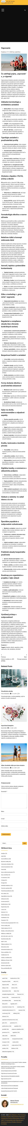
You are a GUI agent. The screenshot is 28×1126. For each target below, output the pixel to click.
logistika (14, 1003)
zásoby (5, 1048)
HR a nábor (3, 893)
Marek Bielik (4, 728)
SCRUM (14, 1070)
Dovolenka (4, 1124)
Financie (10, 1118)
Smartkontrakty (4, 938)
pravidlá (5, 1029)
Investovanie (4, 901)
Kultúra (9, 1122)
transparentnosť (17, 1038)
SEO (10, 1115)
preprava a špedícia (18, 1029)
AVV (10, 1078)
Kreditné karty (4, 904)
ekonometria (6, 991)
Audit (2, 856)
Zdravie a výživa (5, 965)
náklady (16, 1013)
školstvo (14, 1048)
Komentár (4, 791)
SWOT (2, 941)
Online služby (4, 914)
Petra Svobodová (5, 693)
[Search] (25, 10)
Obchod (3, 912)
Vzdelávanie (4, 954)
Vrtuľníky (22, 1115)
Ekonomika (16, 1118)
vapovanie (4, 649)
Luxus (2, 909)
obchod (5, 1016)
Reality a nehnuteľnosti (6, 930)
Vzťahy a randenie (5, 957)
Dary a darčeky (4, 874)
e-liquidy (7, 647)
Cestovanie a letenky (6, 864)
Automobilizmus (5, 858)
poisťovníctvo (6, 1026)
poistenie (13, 1022)
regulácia (17, 647)
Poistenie (3, 920)
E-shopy (3, 880)
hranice (5, 997)
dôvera (14, 987)
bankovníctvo (14, 978)
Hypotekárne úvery (5, 896)
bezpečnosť (6, 981)
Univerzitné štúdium (5, 949)
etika (16, 991)
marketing (20, 1007)
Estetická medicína (5, 885)
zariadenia (12, 649)
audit (4, 978)
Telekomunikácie (5, 944)
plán (4, 1022)
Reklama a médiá (5, 933)
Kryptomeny (4, 906)
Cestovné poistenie (5, 866)
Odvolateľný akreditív (14, 1076)
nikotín (12, 647)
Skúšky (14, 1122)
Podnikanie (3, 917)
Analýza (3, 853)
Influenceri (3, 898)
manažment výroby (8, 1007)
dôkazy (5, 987)
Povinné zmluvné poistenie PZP (8, 922)
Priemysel (15, 1088)
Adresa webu (4, 826)
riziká (21, 647)
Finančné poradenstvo (6, 890)
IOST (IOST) (14, 1091)
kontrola (17, 1000)
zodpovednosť (16, 1045)
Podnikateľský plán (10, 1120)
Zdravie (22, 1118)
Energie (3, 882)
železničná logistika (8, 1051)
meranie (21, 1010)
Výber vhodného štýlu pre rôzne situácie (12, 765)
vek (8, 649)
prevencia (5, 1032)
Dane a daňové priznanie (6, 872)
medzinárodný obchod (8, 1010)
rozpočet (5, 1038)
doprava (5, 984)
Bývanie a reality (5, 861)
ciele (15, 981)
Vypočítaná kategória (7, 725)
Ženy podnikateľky (5, 968)
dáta (14, 984)
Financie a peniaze (5, 888)
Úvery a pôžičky (4, 952)
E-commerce (4, 877)
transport (5, 1042)
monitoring (6, 1013)
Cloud (2, 869)
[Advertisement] (14, 28)
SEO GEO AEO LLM (5, 936)
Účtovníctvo (4, 947)
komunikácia (6, 1000)
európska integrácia (8, 994)
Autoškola (3, 1116)
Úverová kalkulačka (13, 1085)
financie (20, 994)
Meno (2, 811)
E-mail (2, 818)
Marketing (3, 1122)
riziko (4, 1035)
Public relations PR (5, 928)
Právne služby (4, 925)
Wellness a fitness (5, 960)
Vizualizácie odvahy (7, 691)
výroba (15, 1042)
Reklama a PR (15, 1115)
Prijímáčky (22, 1116)
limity (4, 1003)
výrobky (5, 1045)
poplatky (17, 1026)
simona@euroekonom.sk (16, 1104)
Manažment (15, 1116)
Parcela (15, 1073)
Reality (9, 1116)
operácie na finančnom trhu (10, 1019)
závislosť (18, 649)
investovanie (15, 997)
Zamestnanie (4, 963)
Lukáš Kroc (17, 52)
